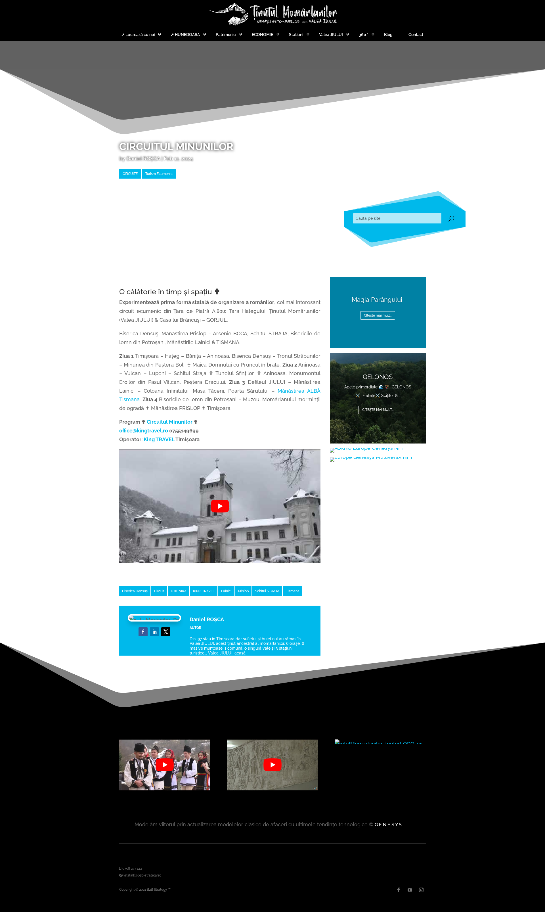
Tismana (292, 591)
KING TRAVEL (204, 591)
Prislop (243, 591)
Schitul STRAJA (267, 591)
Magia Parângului (378, 299)
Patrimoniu (226, 34)
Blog (388, 34)
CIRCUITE (130, 174)
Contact (415, 34)
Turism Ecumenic (159, 174)
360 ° (363, 34)
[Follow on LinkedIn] (154, 631)
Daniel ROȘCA (143, 159)
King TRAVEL (159, 439)
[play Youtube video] (219, 506)
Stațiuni (296, 34)
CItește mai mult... (377, 315)
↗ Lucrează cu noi (138, 34)
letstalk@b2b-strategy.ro (142, 875)
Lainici (226, 591)
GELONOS (378, 376)
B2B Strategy (157, 890)
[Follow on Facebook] (143, 631)
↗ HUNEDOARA (185, 34)
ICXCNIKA (178, 591)
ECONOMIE (262, 34)
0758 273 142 (131, 869)
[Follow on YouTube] (165, 631)
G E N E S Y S (388, 824)
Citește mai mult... (377, 410)
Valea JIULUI (331, 34)
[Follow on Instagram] (421, 889)
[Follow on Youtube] (409, 889)
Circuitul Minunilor (169, 422)
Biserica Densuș (135, 591)
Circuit (159, 591)
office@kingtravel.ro (143, 431)
